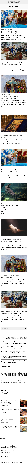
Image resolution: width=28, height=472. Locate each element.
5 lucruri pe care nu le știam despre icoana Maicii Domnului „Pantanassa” (10, 419)
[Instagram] (4, 393)
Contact (3, 462)
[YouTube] (7, 393)
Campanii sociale (20, 462)
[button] (25, 329)
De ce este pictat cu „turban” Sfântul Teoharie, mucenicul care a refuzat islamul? (14, 352)
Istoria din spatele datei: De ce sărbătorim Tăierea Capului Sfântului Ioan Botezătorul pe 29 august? (15, 338)
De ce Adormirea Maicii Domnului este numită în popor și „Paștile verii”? (14, 357)
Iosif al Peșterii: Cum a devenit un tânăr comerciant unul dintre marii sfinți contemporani (14, 342)
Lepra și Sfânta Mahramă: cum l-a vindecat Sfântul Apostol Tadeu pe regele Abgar (13, 347)
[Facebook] (2, 393)
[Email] (9, 393)
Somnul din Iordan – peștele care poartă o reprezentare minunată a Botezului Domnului (13, 205)
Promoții (13, 462)
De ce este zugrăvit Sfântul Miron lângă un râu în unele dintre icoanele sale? (15, 361)
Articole (10, 29)
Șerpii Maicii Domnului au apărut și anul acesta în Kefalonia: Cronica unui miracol (10, 411)
